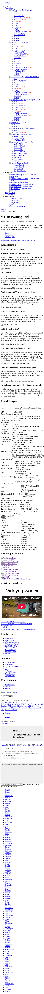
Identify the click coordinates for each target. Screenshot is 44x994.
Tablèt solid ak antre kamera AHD (12, 704)
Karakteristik (5, 240)
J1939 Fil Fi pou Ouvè (8, 571)
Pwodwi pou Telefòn (28, 240)
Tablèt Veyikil (10, 237)
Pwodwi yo (9, 235)
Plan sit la (4, 702)
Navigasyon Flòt (6, 626)
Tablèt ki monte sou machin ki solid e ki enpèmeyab (18, 629)
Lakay (7, 233)
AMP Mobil (13, 702)
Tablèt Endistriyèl (11, 710)
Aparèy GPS (5, 627)
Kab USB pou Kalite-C (9, 564)
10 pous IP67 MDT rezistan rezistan (13, 622)
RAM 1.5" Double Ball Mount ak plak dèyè (16, 579)
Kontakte (8, 717)
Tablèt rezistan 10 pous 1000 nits (12, 708)
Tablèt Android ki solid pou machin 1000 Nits (16, 624)
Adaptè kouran (6, 567)
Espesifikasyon (15, 240)
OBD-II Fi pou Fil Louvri (9, 575)
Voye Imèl (4, 723)
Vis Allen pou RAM (8, 560)
